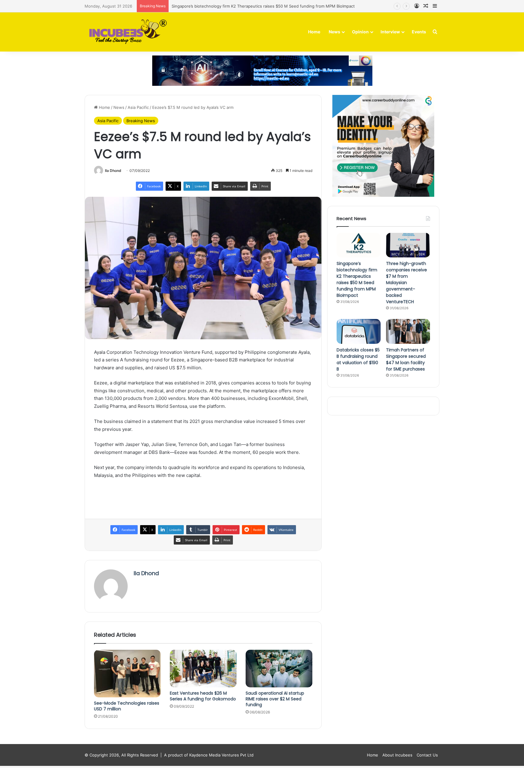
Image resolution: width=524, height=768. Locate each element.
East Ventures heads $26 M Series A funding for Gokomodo (203, 696)
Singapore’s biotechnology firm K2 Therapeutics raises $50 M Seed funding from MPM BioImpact (263, 6)
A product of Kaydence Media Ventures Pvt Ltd (209, 755)
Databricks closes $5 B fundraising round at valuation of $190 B (358, 359)
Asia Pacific (138, 107)
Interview (390, 31)
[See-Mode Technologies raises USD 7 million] (127, 673)
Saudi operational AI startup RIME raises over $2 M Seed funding (275, 699)
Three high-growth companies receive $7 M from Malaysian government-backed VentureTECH (406, 282)
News (334, 31)
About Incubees (397, 755)
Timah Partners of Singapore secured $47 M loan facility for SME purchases (406, 359)
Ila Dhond (113, 170)
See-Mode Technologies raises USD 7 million (126, 706)
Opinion (360, 31)
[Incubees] (126, 32)
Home (314, 31)
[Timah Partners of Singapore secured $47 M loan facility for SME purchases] (408, 331)
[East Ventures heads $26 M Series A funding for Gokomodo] (203, 668)
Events (419, 31)
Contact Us (427, 755)
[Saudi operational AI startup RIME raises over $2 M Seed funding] (279, 668)
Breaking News (140, 120)
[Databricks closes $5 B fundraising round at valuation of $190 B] (359, 331)
